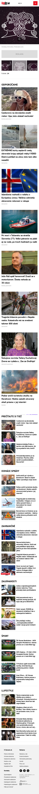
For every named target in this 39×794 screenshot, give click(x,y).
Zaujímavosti (9, 581)
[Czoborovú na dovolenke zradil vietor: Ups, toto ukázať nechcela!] (8, 425)
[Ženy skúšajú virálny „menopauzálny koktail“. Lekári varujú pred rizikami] (8, 625)
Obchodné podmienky (26, 759)
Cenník (21, 761)
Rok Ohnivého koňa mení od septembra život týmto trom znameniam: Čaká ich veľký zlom (26, 734)
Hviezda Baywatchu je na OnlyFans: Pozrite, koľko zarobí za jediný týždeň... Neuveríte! (25, 459)
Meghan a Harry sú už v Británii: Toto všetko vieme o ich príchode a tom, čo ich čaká (26, 710)
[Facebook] (21, 770)
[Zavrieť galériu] (35, 3)
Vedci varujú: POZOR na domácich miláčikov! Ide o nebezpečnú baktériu (25, 611)
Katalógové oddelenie (10, 782)
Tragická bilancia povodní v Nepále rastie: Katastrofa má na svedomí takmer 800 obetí (26, 558)
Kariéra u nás (7, 761)
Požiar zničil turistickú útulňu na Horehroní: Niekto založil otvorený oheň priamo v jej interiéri (26, 490)
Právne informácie (9, 754)
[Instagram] (24, 770)
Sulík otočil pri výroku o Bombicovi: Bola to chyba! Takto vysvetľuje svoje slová (26, 478)
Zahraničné (8, 526)
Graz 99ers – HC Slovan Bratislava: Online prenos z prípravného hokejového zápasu (26, 678)
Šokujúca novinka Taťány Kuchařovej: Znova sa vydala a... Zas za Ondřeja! (26, 435)
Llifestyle (8, 690)
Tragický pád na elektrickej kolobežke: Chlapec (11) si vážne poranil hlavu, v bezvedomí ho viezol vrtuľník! (26, 503)
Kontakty (7, 771)
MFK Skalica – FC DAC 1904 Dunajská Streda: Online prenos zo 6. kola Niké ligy (26, 654)
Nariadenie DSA (8, 766)
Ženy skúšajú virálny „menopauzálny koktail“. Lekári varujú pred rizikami (26, 623)
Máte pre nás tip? (8, 787)
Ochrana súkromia (9, 756)
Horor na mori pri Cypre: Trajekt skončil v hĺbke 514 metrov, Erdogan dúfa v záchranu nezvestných (26, 569)
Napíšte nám (7, 764)
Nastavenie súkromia (9, 759)
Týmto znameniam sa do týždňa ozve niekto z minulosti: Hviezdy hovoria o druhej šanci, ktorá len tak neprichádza (26, 699)
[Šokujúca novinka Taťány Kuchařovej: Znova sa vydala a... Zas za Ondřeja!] (8, 437)
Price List (22, 764)
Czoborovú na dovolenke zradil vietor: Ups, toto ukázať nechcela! (27, 423)
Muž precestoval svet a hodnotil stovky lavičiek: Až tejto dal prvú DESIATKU (26, 599)
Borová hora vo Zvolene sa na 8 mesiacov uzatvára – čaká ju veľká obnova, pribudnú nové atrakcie (26, 514)
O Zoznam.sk (8, 750)
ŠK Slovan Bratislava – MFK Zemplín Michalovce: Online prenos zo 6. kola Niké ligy (26, 643)
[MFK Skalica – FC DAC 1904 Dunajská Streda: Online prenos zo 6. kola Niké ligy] (8, 656)
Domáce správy (10, 471)
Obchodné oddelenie (10, 779)
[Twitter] (28, 770)
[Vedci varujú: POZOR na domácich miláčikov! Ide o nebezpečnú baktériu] (8, 613)
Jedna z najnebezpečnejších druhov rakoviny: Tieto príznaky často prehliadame (26, 588)
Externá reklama (24, 756)
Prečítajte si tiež (12, 416)
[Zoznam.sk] (23, 781)
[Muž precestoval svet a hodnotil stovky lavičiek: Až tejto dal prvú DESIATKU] (8, 601)
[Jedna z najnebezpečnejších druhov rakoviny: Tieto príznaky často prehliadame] (8, 590)
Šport (5, 635)
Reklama (22, 750)
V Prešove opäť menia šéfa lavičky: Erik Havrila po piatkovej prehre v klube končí (25, 667)
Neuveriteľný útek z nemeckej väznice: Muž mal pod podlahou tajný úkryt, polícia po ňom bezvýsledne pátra (26, 546)
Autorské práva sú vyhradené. (24, 776)
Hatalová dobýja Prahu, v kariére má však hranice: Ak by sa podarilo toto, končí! (26, 446)
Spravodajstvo (8, 774)
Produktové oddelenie (10, 777)
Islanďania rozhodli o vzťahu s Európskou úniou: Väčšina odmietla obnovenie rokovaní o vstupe (26, 534)
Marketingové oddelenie (10, 784)
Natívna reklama (24, 766)
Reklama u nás (23, 754)
